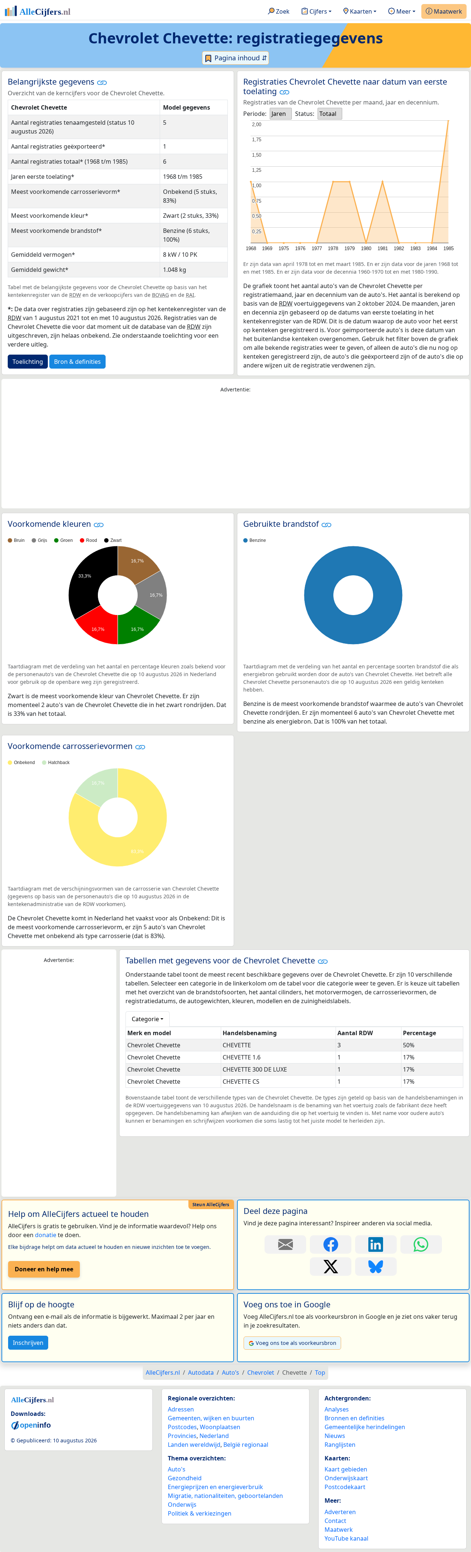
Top (320, 1372)
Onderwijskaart (346, 1478)
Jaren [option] (279, 114)
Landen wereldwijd (194, 1445)
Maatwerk (447, 11)
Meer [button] (403, 11)
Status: (304, 114)
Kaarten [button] (360, 11)
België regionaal (245, 1445)
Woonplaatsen (220, 1427)
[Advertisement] (235, 450)
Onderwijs (182, 1504)
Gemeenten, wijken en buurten (211, 1418)
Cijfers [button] (317, 11)
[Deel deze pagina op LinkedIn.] (376, 1244)
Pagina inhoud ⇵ (240, 57)
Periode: (254, 114)
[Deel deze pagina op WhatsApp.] (421, 1244)
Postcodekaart (345, 1487)
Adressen (181, 1409)
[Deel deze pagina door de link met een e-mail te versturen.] (285, 1244)
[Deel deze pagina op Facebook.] (330, 1244)
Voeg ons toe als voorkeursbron (296, 1342)
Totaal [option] (327, 114)
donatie (45, 1235)
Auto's (176, 1469)
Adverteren (340, 1512)
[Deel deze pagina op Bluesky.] (376, 1266)
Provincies (182, 1436)
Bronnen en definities (355, 1418)
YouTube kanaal (346, 1538)
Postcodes (182, 1427)
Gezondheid (185, 1478)
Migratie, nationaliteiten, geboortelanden (225, 1496)
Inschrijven (28, 1343)
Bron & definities (77, 362)
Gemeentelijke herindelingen (365, 1427)
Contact (335, 1521)
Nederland (214, 1436)
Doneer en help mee (44, 1269)
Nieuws (335, 1436)
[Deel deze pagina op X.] (330, 1266)
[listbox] (280, 114)
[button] (101, 82)
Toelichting (28, 362)
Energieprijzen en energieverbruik (215, 1487)
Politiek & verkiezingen (199, 1513)
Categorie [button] (145, 1019)
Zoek (282, 11)
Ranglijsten (340, 1445)
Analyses (337, 1409)
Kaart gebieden (346, 1469)
